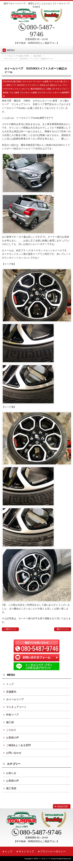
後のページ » (63, 629)
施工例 (10, 722)
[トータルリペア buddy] (36, 21)
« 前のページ (10, 629)
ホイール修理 (42, 81)
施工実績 (37, 56)
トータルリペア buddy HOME (16, 56)
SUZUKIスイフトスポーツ (28, 85)
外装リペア (12, 714)
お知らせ (11, 773)
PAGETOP (62, 806)
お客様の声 (12, 737)
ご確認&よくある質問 (18, 745)
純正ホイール (55, 85)
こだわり (11, 729)
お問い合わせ (13, 752)
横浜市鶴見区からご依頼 (41, 89)
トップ (10, 684)
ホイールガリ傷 (55, 81)
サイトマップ (26, 851)
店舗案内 (11, 691)
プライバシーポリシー (53, 851)
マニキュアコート (16, 707)
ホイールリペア (29, 81)
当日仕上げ (44, 85)
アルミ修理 (14, 92)
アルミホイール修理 (28, 92)
